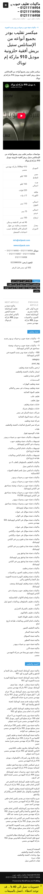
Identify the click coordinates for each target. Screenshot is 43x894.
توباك (37, 288)
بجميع (28, 284)
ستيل (23, 288)
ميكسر (36, 291)
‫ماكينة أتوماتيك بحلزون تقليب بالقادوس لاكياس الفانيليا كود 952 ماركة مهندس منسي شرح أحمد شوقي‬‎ (21, 751)
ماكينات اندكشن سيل (31, 466)
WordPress (26, 881)
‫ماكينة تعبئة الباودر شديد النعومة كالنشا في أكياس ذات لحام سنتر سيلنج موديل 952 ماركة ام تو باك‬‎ (22, 828)
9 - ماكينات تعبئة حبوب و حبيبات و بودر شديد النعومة (21, 27)
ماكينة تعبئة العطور (31, 640)
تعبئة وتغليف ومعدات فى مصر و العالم (24, 388)
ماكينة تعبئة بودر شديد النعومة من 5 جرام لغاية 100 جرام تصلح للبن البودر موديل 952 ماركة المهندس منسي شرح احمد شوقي (22, 718)
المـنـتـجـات (34, 380)
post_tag (35, 363)
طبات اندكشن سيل (32, 861)
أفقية (24, 281)
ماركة (17, 288)
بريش (22, 284)
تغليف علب (35, 396)
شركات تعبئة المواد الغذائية (28, 417)
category (35, 359)
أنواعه (18, 281)
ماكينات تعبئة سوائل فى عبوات (27, 512)
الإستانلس (35, 284)
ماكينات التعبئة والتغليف (30, 852)
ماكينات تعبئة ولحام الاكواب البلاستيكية (24, 597)
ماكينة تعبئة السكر (32, 632)
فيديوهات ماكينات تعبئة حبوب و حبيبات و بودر (21, 437)
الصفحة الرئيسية (33, 849)
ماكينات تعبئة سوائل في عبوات (27, 527)
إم (13, 281)
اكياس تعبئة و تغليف (31, 376)
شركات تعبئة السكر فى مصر (28, 412)
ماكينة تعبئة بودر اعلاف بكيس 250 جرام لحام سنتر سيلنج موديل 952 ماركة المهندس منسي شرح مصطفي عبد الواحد (21, 728)
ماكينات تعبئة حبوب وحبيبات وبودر (26, 499)
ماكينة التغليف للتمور (31, 628)
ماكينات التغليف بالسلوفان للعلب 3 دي (24, 462)
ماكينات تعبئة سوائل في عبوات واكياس (24, 535)
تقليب (10, 284)
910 (30, 281)
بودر (15, 284)
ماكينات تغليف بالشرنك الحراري (26, 608)
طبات (37, 429)
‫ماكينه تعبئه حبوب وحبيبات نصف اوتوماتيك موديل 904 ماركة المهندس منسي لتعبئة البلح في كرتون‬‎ (21, 775)
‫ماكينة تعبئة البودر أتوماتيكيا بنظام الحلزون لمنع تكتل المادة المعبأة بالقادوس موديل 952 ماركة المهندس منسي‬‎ (21, 838)
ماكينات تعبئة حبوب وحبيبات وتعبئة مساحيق (22, 503)
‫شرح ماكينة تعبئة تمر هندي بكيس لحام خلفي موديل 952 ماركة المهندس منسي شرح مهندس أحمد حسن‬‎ (22, 801)
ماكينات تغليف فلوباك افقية (28, 617)
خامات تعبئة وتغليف (31, 404)
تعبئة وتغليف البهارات (31, 384)
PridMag (37, 881)
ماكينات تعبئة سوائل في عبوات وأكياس (24, 531)
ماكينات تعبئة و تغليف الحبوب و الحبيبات (23, 572)
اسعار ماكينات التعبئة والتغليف (27, 372)
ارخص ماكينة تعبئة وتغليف (29, 367)
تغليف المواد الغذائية (31, 392)
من (12, 288)
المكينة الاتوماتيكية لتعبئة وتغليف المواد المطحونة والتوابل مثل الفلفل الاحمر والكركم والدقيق (21, 791)
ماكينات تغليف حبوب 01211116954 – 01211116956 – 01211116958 (26, 9)
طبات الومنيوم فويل (31, 433)
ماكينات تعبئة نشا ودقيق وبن (28, 553)
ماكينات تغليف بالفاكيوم (30, 613)
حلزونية (30, 288)
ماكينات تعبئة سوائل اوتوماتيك (27, 508)
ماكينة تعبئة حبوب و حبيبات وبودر (26, 644)
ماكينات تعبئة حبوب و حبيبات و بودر (25, 477)
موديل (7, 288)
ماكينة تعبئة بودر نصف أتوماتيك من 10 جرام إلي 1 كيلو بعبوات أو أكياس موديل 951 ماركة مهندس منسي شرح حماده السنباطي (21, 694)
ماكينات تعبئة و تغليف (30, 568)
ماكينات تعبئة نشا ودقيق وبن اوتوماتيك (24, 557)
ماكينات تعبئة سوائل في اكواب (27, 516)
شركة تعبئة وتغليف (31, 421)
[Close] (41, 886)
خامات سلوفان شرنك (30, 408)
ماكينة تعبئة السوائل (31, 636)
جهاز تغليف (35, 400)
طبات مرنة (35, 858)
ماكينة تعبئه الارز (32, 648)
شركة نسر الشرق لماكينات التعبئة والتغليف (22, 425)
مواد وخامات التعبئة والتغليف (28, 855)
